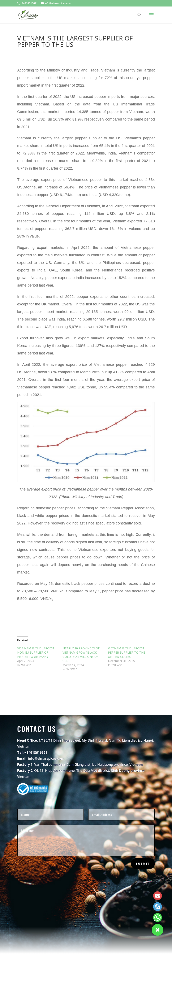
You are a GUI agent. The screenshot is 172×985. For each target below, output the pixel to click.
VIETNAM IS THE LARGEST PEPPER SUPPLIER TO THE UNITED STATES (126, 652)
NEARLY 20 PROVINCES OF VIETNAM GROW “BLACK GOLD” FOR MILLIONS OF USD (81, 654)
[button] (157, 930)
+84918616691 (29, 3)
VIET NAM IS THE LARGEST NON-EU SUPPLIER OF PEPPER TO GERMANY (36, 652)
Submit (143, 864)
